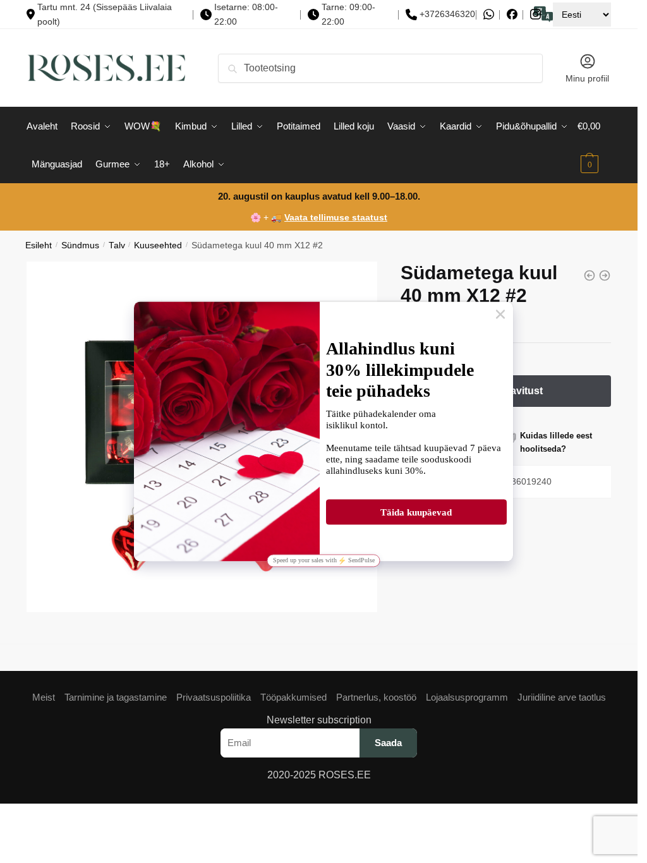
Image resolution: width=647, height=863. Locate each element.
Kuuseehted (158, 245)
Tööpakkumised (293, 697)
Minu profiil (587, 78)
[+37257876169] (488, 14)
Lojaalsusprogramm (467, 697)
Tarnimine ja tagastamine (115, 697)
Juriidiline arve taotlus (561, 697)
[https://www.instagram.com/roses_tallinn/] (535, 14)
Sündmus (80, 245)
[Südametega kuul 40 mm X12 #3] (604, 275)
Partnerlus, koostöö (376, 697)
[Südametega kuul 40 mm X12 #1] (589, 275)
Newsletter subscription (319, 720)
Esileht (38, 245)
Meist (43, 697)
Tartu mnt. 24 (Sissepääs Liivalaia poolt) (104, 14)
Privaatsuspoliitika (213, 697)
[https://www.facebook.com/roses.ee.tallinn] (512, 14)
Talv (117, 245)
